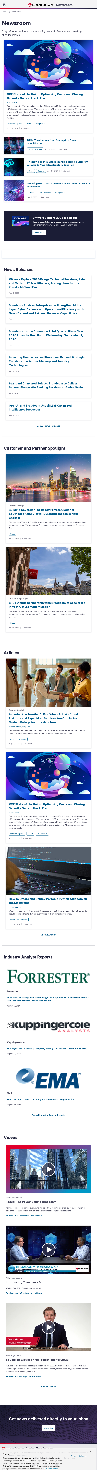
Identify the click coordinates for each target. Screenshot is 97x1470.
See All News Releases (48, 426)
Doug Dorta (27, 727)
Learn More (39, 233)
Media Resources (44, 1448)
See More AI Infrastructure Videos (24, 1215)
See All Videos (48, 1386)
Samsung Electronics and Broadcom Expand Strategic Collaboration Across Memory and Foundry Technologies (46, 361)
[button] (48, 1169)
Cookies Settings (79, 1456)
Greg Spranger (15, 907)
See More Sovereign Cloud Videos (23, 1376)
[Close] (90, 1451)
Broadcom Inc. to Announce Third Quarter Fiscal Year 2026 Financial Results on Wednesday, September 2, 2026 (46, 335)
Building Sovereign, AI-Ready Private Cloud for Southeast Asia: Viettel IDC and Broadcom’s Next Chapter (43, 513)
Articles (30, 1448)
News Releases (16, 1448)
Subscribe (48, 1428)
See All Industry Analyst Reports (48, 1115)
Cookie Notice (52, 1469)
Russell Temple (15, 727)
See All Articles (48, 934)
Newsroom (64, 5)
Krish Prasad (12, 102)
